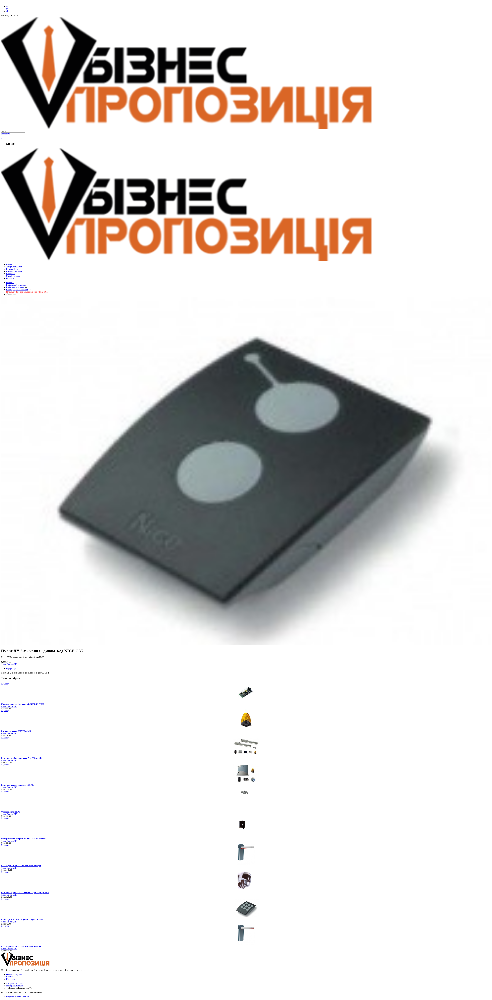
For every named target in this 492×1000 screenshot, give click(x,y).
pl (7, 11)
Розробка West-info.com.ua (17, 997)
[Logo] (33, 966)
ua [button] (2, 2)
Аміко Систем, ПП (9, 664)
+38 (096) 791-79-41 (14, 983)
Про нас (9, 977)
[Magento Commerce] (246, 259)
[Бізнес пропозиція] (246, 129)
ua (7, 6)
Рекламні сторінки (14, 974)
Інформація (11, 668)
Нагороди (10, 979)
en (7, 9)
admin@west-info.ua (14, 986)
